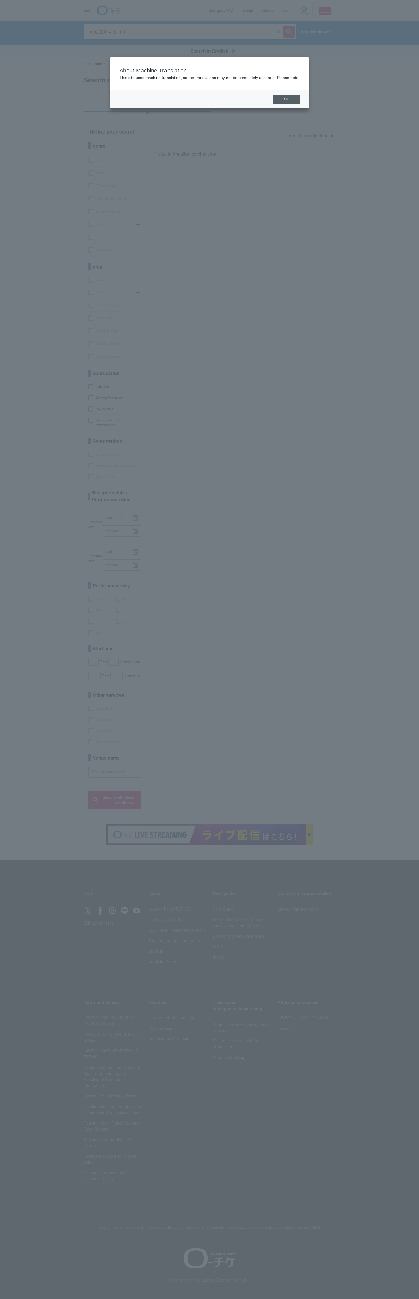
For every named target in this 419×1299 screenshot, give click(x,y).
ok (286, 99)
